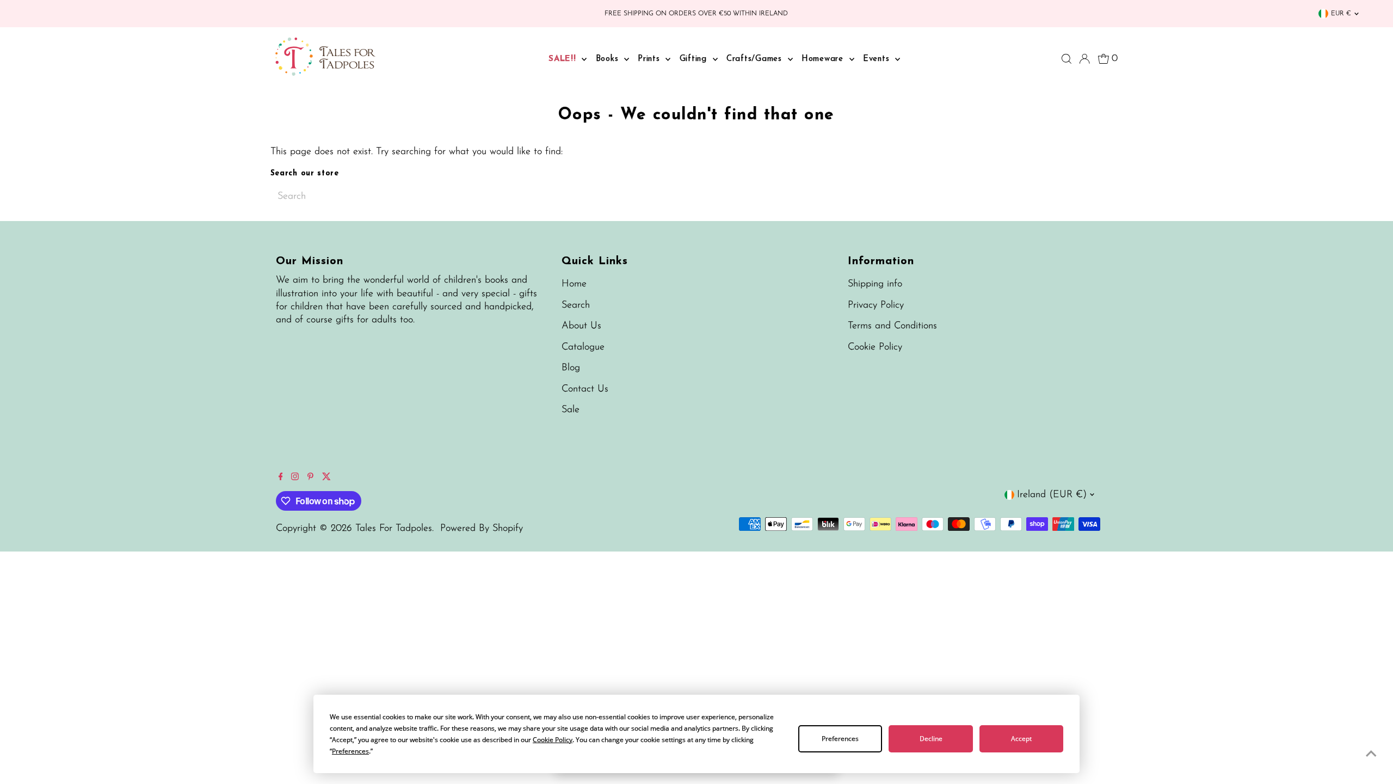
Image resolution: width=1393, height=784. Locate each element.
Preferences (840, 738)
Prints (650, 59)
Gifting (695, 59)
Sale (571, 410)
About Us (581, 326)
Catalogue (583, 347)
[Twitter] (326, 478)
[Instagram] (294, 478)
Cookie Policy (875, 347)
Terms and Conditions (892, 326)
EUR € (1341, 13)
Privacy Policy (876, 305)
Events (877, 59)
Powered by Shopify (481, 529)
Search (576, 305)
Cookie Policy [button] (552, 739)
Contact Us (585, 389)
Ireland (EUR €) (1052, 495)
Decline (931, 738)
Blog (571, 368)
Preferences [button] (350, 751)
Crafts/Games (755, 59)
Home (574, 284)
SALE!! (563, 59)
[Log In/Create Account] (1084, 59)
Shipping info (875, 284)
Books (609, 59)
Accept (1021, 738)
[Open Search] (1066, 59)
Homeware (824, 59)
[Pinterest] (310, 478)
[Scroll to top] (1371, 754)
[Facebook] (281, 478)
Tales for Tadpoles (393, 529)
